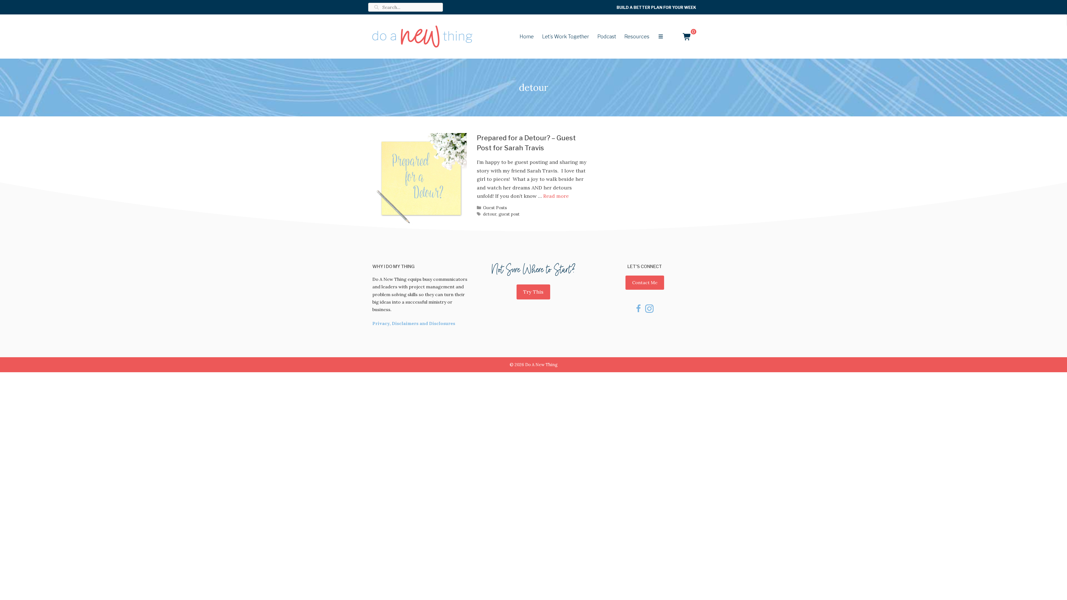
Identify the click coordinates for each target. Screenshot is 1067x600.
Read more (556, 196)
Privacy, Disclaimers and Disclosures (413, 323)
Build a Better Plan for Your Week (656, 7)
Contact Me (644, 282)
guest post (509, 214)
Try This (533, 292)
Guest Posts (495, 207)
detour (489, 214)
